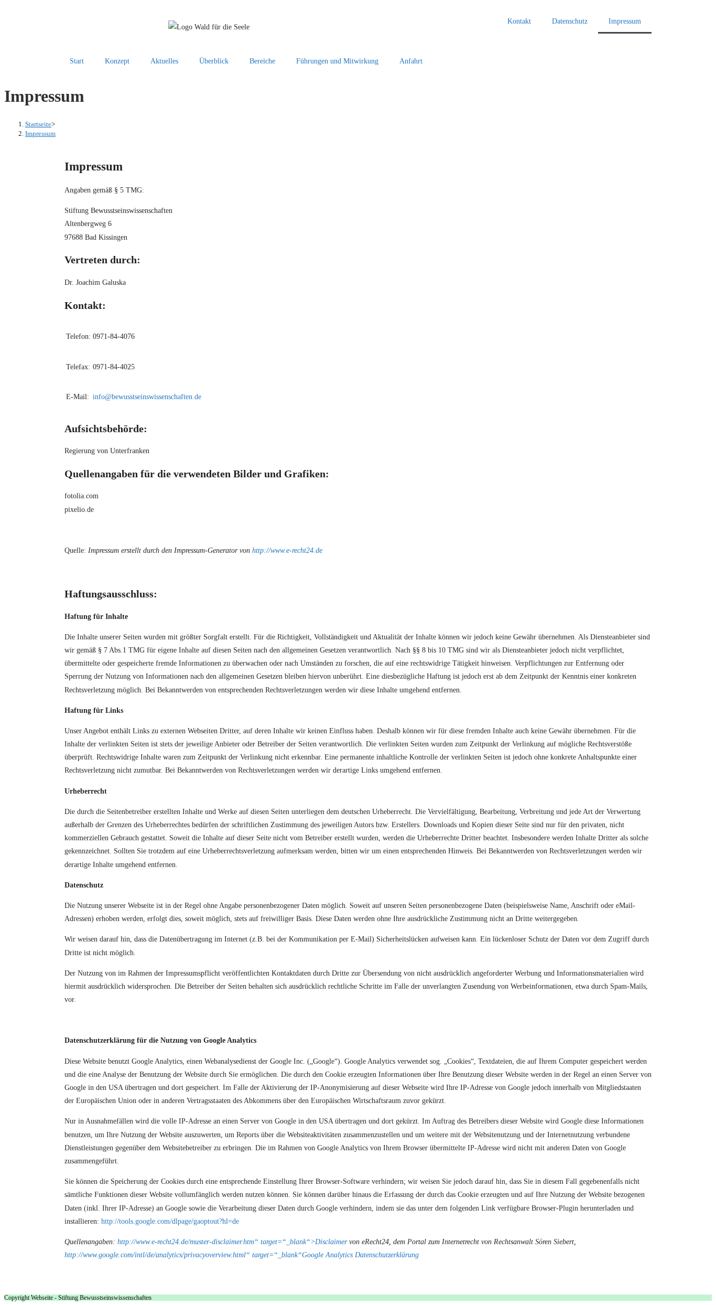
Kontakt (519, 21)
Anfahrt (410, 61)
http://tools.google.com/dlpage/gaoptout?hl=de (170, 1221)
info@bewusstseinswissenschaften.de (147, 397)
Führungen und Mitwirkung (337, 61)
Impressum (625, 21)
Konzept (117, 61)
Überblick (214, 61)
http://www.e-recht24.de (287, 550)
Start (77, 61)
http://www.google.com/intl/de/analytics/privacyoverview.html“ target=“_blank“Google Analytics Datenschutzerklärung (241, 1255)
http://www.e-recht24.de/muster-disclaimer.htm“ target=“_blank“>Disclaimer (232, 1242)
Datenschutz (570, 21)
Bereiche (262, 61)
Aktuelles (164, 61)
